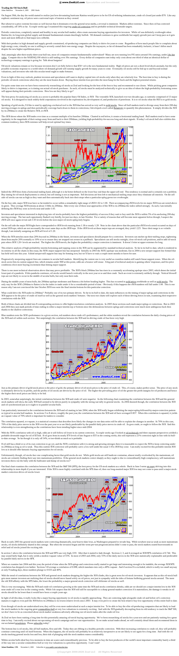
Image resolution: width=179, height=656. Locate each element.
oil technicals (132, 432)
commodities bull (46, 609)
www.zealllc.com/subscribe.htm (56, 647)
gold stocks (111, 105)
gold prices (131, 281)
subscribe (38, 623)
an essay (151, 466)
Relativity (118, 108)
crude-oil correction (81, 26)
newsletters (20, 623)
